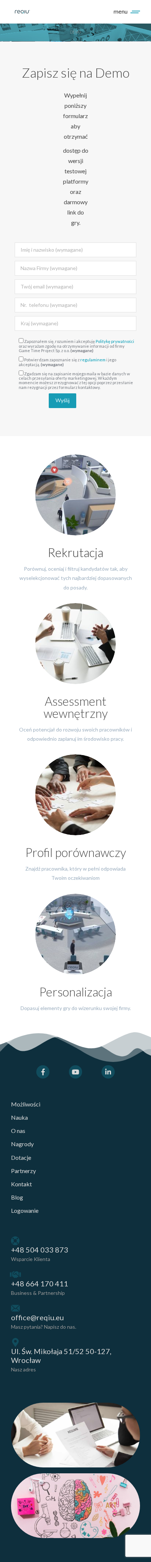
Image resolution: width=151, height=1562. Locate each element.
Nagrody (22, 1143)
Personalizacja (75, 991)
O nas (18, 1130)
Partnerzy (23, 1170)
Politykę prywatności (115, 341)
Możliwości (25, 1104)
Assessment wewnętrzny (76, 707)
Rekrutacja (75, 552)
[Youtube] (75, 1071)
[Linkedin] (108, 1071)
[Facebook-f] (42, 1071)
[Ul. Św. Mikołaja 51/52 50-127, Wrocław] (15, 1342)
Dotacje (21, 1157)
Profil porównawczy (75, 852)
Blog (17, 1197)
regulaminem (93, 359)
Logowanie (24, 1210)
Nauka (19, 1117)
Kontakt (21, 1183)
